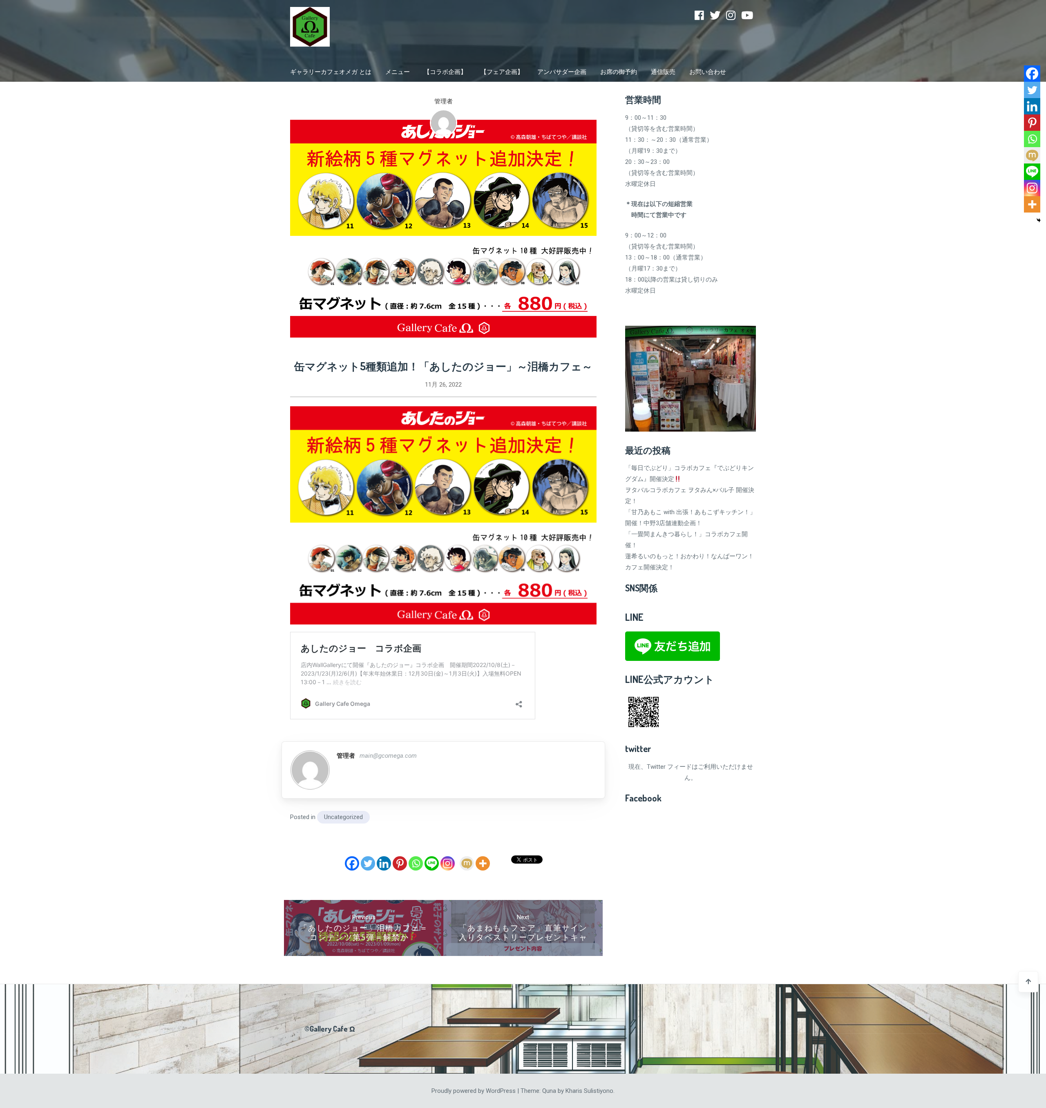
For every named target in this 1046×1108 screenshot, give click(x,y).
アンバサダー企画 (561, 72)
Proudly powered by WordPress (474, 1091)
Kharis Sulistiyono (589, 1091)
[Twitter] (715, 15)
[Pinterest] (400, 863)
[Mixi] (467, 863)
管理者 (443, 101)
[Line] (432, 863)
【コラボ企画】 (445, 72)
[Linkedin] (384, 863)
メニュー (397, 72)
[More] (483, 863)
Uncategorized (343, 817)
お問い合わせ (707, 72)
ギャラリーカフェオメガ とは (330, 72)
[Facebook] (699, 15)
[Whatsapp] (416, 863)
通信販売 (663, 72)
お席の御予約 (618, 72)
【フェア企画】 (502, 72)
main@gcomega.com (388, 755)
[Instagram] (730, 15)
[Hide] (1038, 220)
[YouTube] (747, 15)
